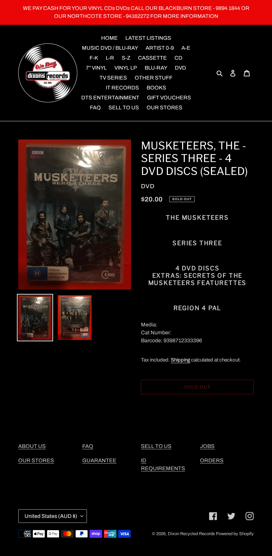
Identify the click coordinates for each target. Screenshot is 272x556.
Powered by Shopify (235, 533)
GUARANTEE (99, 460)
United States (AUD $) (51, 516)
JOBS (207, 446)
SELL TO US (156, 446)
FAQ (87, 446)
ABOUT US (32, 446)
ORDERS (212, 460)
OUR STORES (36, 460)
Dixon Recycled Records (191, 533)
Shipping (180, 359)
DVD (148, 186)
